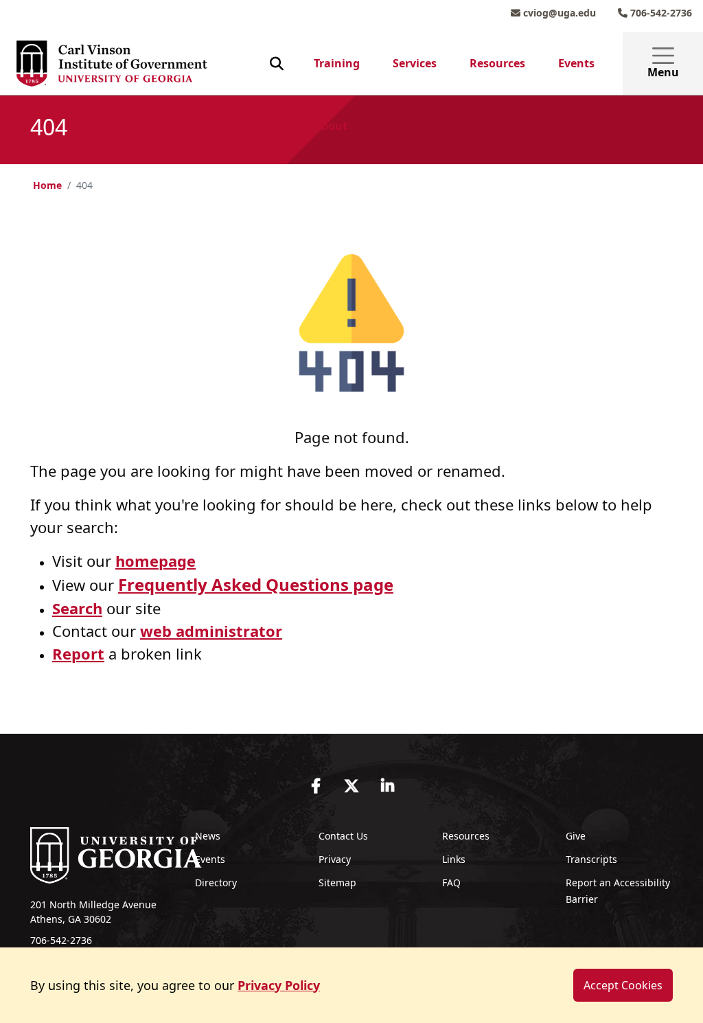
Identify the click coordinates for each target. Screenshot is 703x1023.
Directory (216, 882)
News (207, 835)
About (330, 125)
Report (78, 653)
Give (576, 835)
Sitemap (337, 882)
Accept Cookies (623, 985)
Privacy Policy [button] (279, 985)
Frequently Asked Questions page (255, 584)
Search (77, 608)
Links (453, 859)
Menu (663, 72)
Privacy (335, 859)
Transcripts (591, 859)
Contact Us (343, 835)
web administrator (211, 630)
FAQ (451, 882)
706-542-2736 (659, 12)
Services (415, 63)
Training (337, 63)
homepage (155, 560)
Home (47, 185)
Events (576, 63)
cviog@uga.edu (558, 12)
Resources (497, 63)
